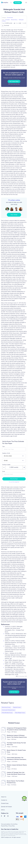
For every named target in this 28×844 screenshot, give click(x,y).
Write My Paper (14, 479)
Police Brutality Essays (7, 712)
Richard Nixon (14, 19)
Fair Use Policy (14, 824)
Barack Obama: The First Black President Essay (15, 782)
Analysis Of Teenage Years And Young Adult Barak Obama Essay (16, 773)
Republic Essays (17, 707)
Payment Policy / (4, 826)
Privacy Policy (12, 826)
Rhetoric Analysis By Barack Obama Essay (17, 766)
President (7, 19)
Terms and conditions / (6, 824)
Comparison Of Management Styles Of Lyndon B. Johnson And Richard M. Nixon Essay (16, 729)
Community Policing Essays (8, 710)
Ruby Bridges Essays (20, 712)
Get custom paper (14, 81)
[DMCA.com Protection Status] (24, 798)
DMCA (3, 810)
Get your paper (14, 692)
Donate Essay (4, 803)
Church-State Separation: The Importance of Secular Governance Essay (16, 758)
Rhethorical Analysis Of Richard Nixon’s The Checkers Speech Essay (17, 736)
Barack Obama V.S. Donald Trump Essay (16, 751)
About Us (3, 797)
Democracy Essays (6, 707)
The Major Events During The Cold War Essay (16, 743)
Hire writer (17, 2)
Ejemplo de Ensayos (6, 806)
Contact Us (4, 800)
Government (10, 17)
